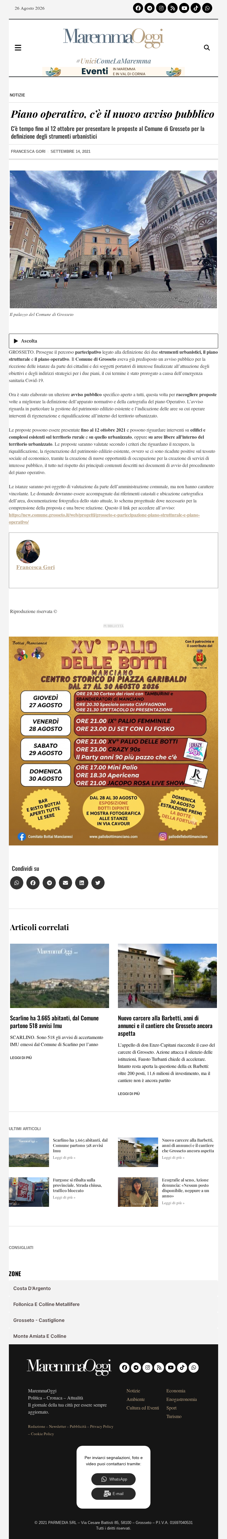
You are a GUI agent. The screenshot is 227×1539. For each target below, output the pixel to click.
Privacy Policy (102, 1426)
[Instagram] (161, 8)
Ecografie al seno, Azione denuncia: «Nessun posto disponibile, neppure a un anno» (185, 1188)
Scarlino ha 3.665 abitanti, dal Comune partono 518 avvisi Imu (54, 1021)
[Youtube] (184, 8)
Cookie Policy (42, 1433)
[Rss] (173, 8)
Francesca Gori (35, 567)
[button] (16, 882)
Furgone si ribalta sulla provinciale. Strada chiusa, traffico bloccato (77, 1185)
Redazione (36, 1426)
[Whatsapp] (207, 8)
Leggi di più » (64, 1157)
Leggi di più (21, 1058)
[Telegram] (150, 8)
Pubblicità (78, 1426)
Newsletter (57, 1426)
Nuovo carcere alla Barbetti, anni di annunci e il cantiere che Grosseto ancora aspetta (165, 1025)
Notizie (17, 95)
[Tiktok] (196, 8)
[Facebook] (138, 8)
